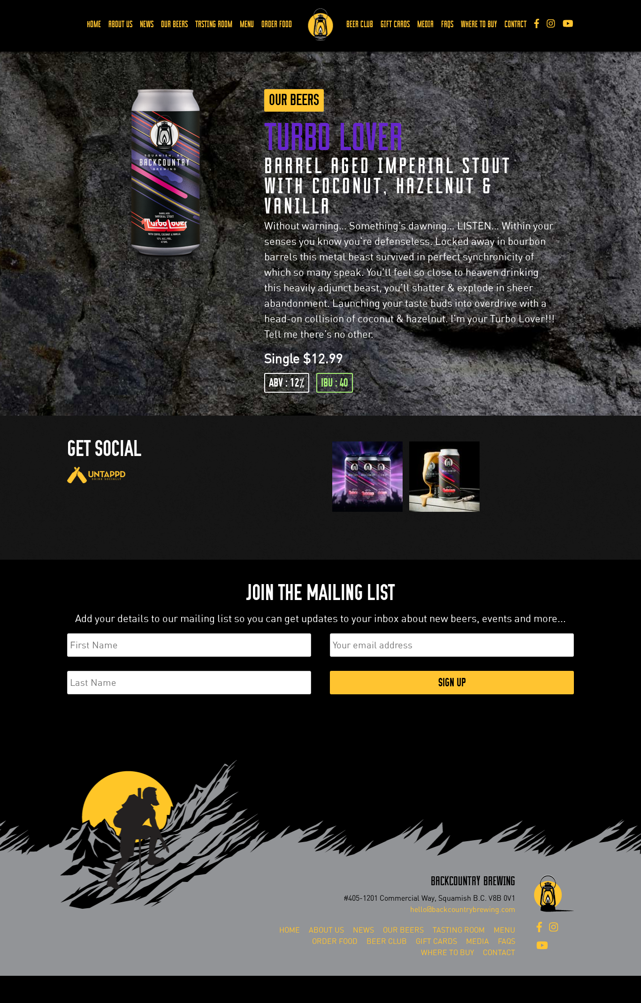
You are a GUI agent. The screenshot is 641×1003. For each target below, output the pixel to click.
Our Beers (174, 24)
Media (425, 24)
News (146, 24)
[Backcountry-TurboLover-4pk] (367, 511)
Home (94, 24)
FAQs (447, 24)
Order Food (276, 24)
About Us (120, 24)
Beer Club (359, 24)
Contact (515, 24)
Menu (247, 24)
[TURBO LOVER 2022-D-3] (444, 511)
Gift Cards (395, 24)
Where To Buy (479, 24)
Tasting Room (213, 24)
